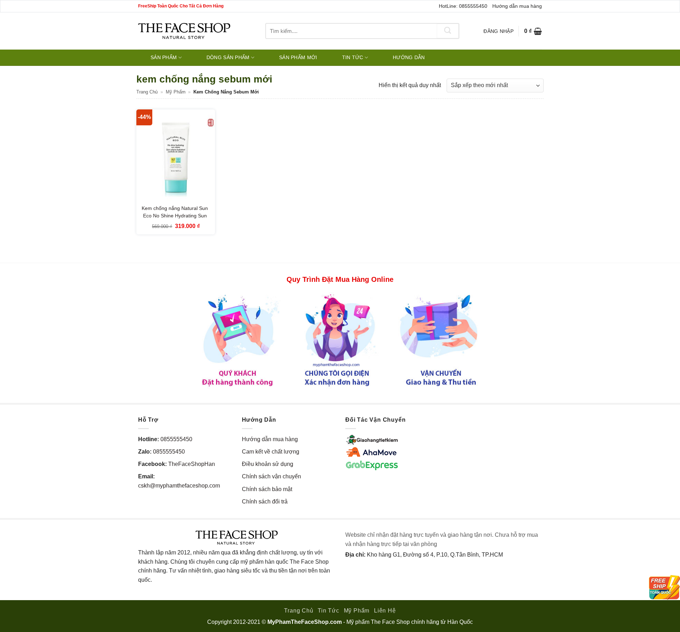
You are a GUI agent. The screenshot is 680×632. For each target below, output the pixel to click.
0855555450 (176, 439)
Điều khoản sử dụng (267, 464)
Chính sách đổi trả (265, 502)
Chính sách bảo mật (267, 489)
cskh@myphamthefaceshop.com (179, 486)
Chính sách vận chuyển (271, 476)
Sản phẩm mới (298, 57)
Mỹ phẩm (176, 92)
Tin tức (352, 57)
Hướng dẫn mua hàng (517, 6)
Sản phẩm (164, 57)
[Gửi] (448, 31)
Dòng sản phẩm (228, 57)
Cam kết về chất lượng (270, 452)
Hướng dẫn (409, 57)
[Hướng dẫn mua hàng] (340, 340)
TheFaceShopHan (191, 464)
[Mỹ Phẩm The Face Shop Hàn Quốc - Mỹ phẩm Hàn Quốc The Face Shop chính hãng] (184, 31)
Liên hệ (385, 611)
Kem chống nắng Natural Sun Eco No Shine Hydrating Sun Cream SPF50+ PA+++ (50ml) (175, 215)
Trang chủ (147, 92)
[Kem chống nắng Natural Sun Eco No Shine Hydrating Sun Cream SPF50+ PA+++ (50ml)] (175, 156)
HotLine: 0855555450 (463, 6)
